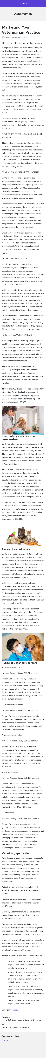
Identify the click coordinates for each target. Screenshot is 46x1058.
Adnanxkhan (23, 14)
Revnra (5, 1040)
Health (15, 1010)
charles (8, 38)
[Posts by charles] (3, 38)
